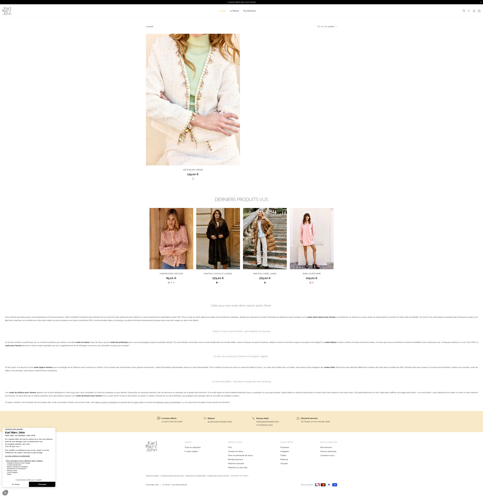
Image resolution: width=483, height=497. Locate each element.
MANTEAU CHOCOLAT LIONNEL (218, 274)
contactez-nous (266, 425)
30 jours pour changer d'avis (220, 421)
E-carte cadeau (191, 451)
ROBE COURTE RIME (312, 274)
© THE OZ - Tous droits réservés (175, 485)
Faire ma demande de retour (240, 455)
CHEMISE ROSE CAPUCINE (171, 274)
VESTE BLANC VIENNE (193, 170)
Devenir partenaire (328, 451)
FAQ (230, 447)
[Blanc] (193, 179)
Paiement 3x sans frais (237, 467)
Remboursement (235, 459)
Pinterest (284, 459)
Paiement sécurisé (236, 463)
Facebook (284, 447)
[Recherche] (464, 11)
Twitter (283, 455)
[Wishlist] (469, 11)
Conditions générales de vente (172, 476)
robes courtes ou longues (106, 402)
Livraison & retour (235, 451)
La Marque (234, 11)
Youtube (284, 463)
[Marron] (217, 282)
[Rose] (169, 282)
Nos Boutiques (249, 11)
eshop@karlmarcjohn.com (267, 421)
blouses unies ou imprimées (168, 402)
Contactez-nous (327, 455)
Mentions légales (152, 476)
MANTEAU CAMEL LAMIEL (265, 274)
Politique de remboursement (218, 476)
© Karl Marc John (152, 485)
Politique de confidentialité (195, 476)
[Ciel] (171, 282)
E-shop (223, 11)
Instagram (284, 451)
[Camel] (265, 282)
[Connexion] (474, 11)
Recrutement (326, 447)
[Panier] (479, 11)
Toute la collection (193, 447)
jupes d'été (139, 402)
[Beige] (174, 282)
